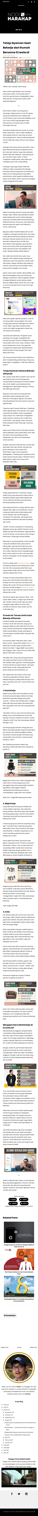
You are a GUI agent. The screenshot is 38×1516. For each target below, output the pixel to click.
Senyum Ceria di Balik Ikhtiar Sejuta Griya (17, 1435)
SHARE (13, 1199)
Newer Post (4, 1347)
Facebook (12, 1493)
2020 (5, 1410)
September (9, 1417)
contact (27, 1394)
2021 (5, 1407)
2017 (5, 1450)
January (7, 1442)
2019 (5, 1445)
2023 (5, 1405)
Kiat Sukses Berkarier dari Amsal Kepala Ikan (19, 1273)
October (8, 1415)
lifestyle (30, 1206)
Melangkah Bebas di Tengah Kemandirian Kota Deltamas (19, 1300)
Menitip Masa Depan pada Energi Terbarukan (19, 1432)
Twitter (19, 1493)
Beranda (6, 1)
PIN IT (25, 1203)
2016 (5, 1453)
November (8, 1412)
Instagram (27, 1493)
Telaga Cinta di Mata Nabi (19, 1459)
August (7, 1420)
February (8, 1440)
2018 (5, 1448)
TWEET (24, 1199)
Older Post (33, 1347)
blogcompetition (9, 56)
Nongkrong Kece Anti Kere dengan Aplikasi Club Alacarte (19, 1246)
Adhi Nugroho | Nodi (22, 1511)
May (6, 1437)
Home (19, 1347)
